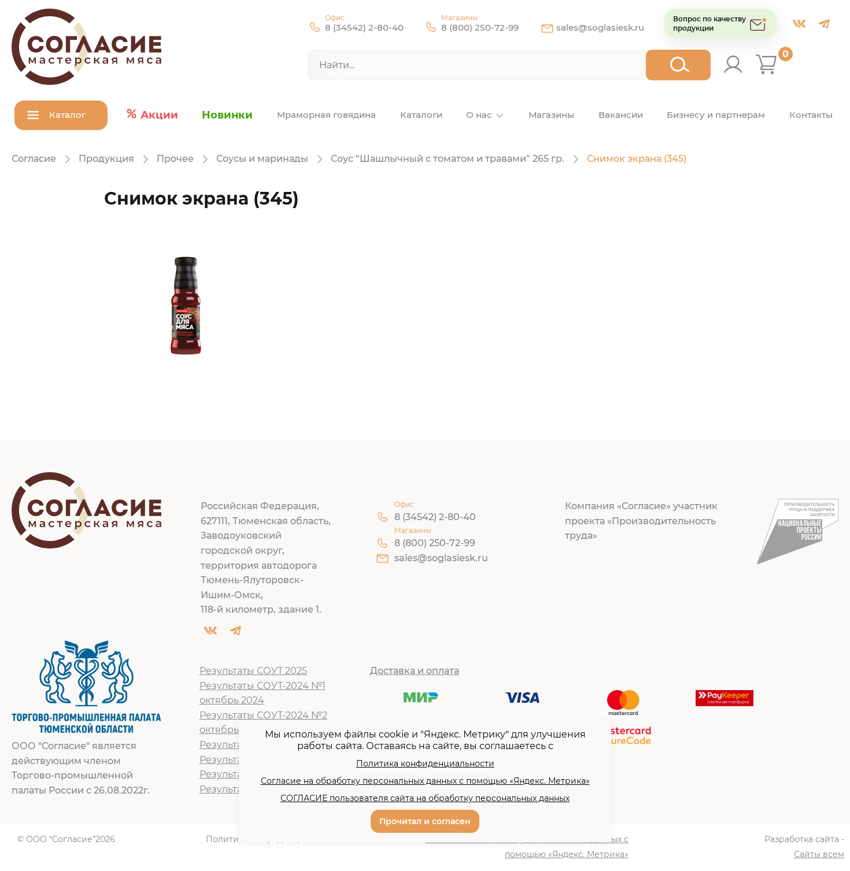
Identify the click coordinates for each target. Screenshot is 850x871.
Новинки (227, 115)
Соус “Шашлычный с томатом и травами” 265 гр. (447, 158)
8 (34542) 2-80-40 (364, 27)
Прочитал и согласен (425, 821)
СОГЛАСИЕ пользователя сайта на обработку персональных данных (425, 798)
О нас (479, 114)
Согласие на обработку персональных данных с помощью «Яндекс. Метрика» (527, 846)
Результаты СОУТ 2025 (253, 670)
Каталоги (421, 114)
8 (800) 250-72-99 (480, 27)
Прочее (175, 158)
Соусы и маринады (262, 158)
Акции (159, 115)
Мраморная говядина (326, 114)
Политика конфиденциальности (425, 763)
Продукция (106, 158)
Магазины (551, 114)
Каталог (67, 114)
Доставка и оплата (414, 670)
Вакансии (620, 114)
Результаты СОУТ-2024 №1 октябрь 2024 (262, 693)
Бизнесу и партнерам (716, 114)
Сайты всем (819, 854)
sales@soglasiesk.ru (600, 27)
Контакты (811, 114)
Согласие (34, 158)
